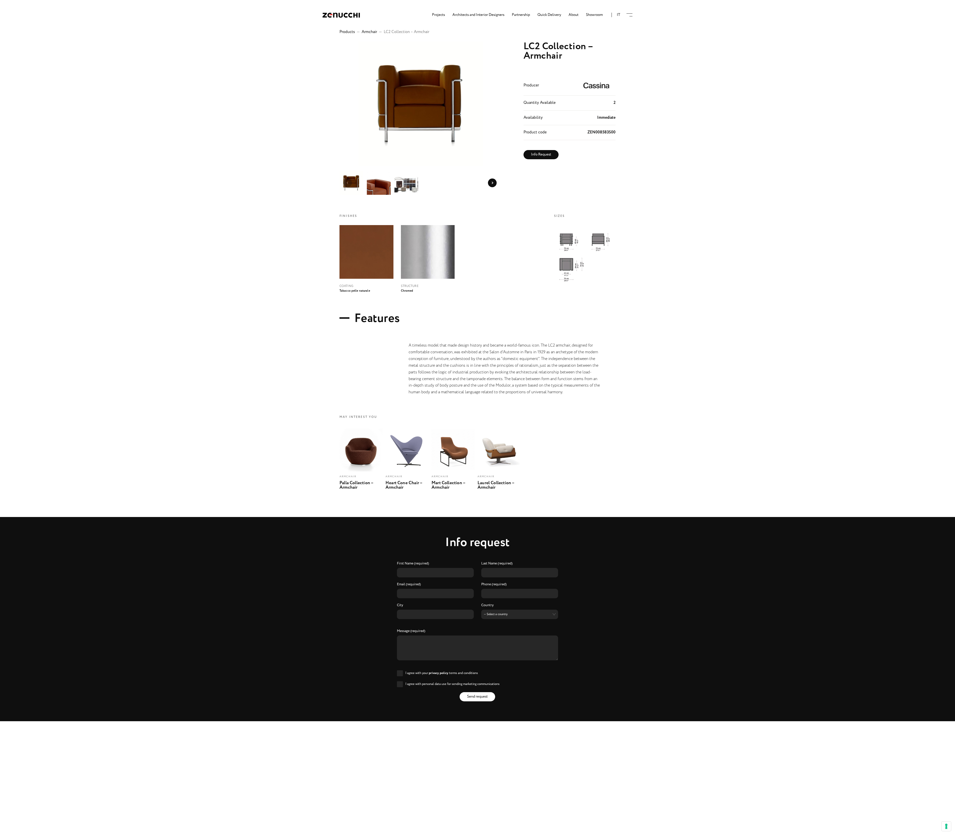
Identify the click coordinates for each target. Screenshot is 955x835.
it (618, 15)
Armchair (369, 32)
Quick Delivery (549, 15)
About (573, 15)
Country (487, 605)
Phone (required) (494, 584)
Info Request (541, 154)
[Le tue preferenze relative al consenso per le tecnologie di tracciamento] (946, 826)
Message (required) (411, 631)
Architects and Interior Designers (478, 15)
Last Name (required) (497, 563)
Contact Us (477, 828)
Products (347, 32)
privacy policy (438, 673)
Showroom (594, 15)
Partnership (521, 15)
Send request (477, 696)
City (400, 605)
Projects (438, 15)
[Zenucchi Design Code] (341, 15)
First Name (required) (413, 563)
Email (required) (409, 584)
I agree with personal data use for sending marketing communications (452, 684)
